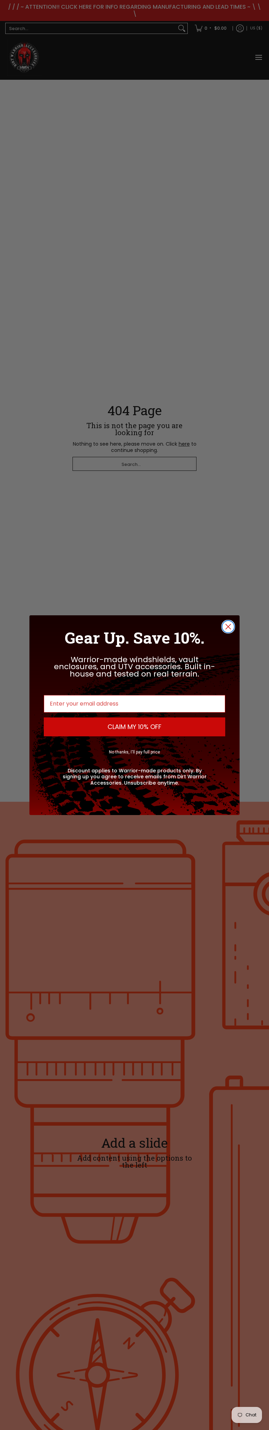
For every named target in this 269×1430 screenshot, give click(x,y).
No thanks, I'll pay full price (134, 752)
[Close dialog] (228, 627)
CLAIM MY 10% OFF (134, 726)
